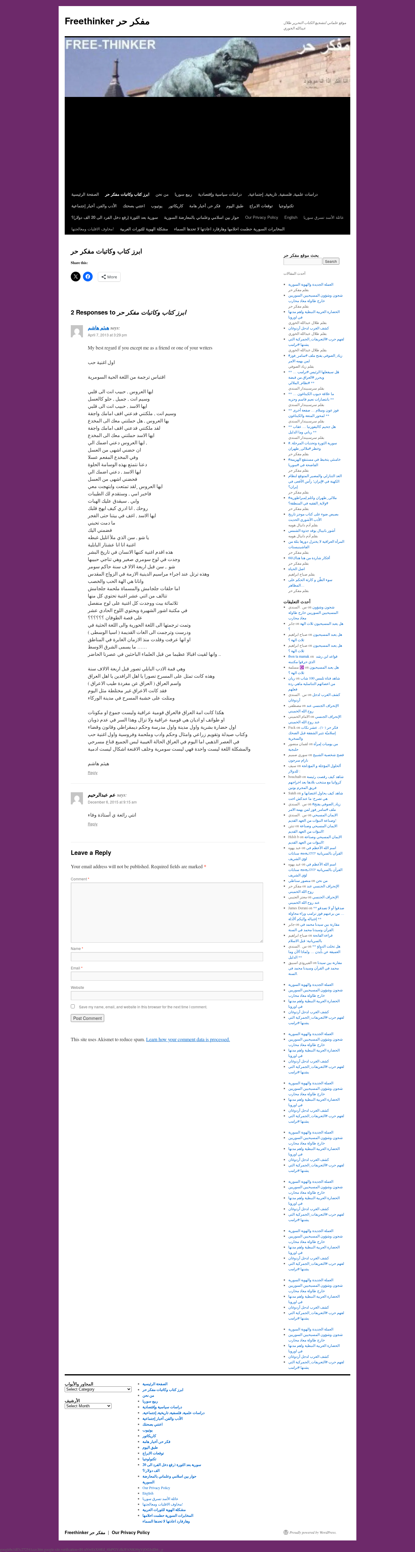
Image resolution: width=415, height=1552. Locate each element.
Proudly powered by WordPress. (313, 1532)
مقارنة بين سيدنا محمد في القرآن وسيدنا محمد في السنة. (315, 968)
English (290, 217)
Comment (80, 878)
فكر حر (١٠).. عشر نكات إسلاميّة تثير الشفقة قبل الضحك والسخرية (313, 733)
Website (77, 987)
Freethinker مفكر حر (107, 20)
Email (77, 967)
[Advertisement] (207, 142)
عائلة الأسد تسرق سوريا (324, 217)
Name (77, 948)
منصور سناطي (299, 880)
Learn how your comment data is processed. (188, 1039)
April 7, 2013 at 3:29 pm (107, 334)
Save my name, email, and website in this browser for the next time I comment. (143, 1006)
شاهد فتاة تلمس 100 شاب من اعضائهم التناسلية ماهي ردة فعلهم (314, 683)
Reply (93, 772)
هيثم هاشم (98, 327)
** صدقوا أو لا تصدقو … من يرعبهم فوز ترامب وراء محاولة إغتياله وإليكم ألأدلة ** (316, 913)
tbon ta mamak (298, 656)
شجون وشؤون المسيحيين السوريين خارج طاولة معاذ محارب (313, 612)
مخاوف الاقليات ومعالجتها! (92, 229)
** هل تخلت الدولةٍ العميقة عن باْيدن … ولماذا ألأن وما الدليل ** (314, 951)
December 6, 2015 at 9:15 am (112, 801)
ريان (291, 678)
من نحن (322, 880)
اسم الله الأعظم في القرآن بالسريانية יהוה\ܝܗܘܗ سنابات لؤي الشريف (315, 853)
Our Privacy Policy (261, 217)
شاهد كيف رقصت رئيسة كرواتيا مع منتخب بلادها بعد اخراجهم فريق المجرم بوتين (316, 782)
